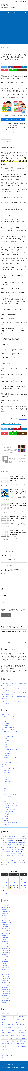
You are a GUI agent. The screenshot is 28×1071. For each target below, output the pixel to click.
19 (10, 885)
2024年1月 (6, 939)
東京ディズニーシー (10, 760)
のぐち (18, 847)
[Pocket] (4, 70)
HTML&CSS (9, 781)
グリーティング (6, 1022)
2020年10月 (6, 982)
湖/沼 (7, 744)
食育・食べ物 (8, 816)
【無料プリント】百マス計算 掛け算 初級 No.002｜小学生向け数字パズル (14, 702)
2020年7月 (6, 989)
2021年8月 (5, 967)
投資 (5, 818)
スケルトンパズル (11, 805)
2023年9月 (6, 948)
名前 (2, 589)
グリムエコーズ (9, 719)
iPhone (7, 783)
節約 (5, 790)
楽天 (6, 788)
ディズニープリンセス (7, 1024)
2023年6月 (6, 954)
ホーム (3, 47)
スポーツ (8, 738)
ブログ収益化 (8, 770)
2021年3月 (5, 972)
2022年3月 (5, 961)
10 (3, 882)
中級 (25, 1030)
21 (17, 885)
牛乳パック (22, 1041)
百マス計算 (9, 811)
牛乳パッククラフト (7, 1043)
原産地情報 (5, 1035)
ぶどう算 (9, 807)
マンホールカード (9, 734)
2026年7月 (6, 907)
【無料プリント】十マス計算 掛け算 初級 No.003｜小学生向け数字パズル (14, 693)
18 (6, 885)
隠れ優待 (23, 1046)
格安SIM (23, 1038)
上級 (20, 1030)
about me (3, 663)
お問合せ (3, 1057)
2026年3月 (5, 913)
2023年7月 (6, 952)
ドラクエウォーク (9, 727)
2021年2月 (5, 974)
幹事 (24, 1035)
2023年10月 (6, 946)
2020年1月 (6, 1002)
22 (21, 885)
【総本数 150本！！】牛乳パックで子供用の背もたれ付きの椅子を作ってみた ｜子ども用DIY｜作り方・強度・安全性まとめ (13, 838)
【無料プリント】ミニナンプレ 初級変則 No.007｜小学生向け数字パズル (18, 532)
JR (13, 1014)
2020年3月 (6, 998)
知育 (6, 801)
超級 (8, 1046)
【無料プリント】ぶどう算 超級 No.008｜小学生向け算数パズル (13, 697)
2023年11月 (6, 944)
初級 (3, 1032)
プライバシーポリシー (6, 1055)
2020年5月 (6, 993)
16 (25, 882)
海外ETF (9, 1041)
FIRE (3, 1014)
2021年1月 (5, 976)
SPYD (10, 1016)
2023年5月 (6, 957)
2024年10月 (6, 922)
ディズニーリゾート (10, 757)
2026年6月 (6, 909)
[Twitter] (4, 67)
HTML (8, 1014)
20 (14, 885)
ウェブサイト (4, 602)
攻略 (7, 725)
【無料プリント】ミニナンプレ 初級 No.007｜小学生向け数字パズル (18, 478)
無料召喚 (15, 1041)
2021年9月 (5, 965)
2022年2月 (5, 963)
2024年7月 (6, 926)
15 (21, 882)
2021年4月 (5, 969)
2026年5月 (6, 911)
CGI (6, 779)
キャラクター (9, 736)
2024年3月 (6, 935)
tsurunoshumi (23, 419)
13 (14, 882)
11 (6, 882)
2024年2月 (6, 937)
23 (25, 885)
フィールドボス (20, 1024)
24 (3, 888)
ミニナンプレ (10, 809)
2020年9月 (6, 985)
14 (17, 882)
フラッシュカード (6, 1027)
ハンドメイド (8, 796)
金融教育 (7, 814)
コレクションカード (8, 729)
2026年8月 (6, 905)
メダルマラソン (6, 1030)
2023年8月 (6, 950)
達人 (12, 1046)
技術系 (6, 777)
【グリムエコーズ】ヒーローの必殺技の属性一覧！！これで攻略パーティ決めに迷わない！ (13, 854)
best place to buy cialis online (11, 851)
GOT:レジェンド (9, 716)
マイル (6, 775)
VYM (3, 1019)
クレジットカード (9, 768)
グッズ (6, 755)
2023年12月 (6, 941)
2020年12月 (6, 978)
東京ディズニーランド (11, 762)
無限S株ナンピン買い (10, 822)
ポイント (7, 773)
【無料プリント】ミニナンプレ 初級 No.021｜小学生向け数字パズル (18, 519)
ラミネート (14, 1030)
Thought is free (22, 1067)
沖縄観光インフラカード (10, 749)
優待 (6, 820)
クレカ (24, 1019)
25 (7, 888)
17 (3, 885)
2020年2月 (6, 1000)
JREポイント (19, 1014)
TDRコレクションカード (10, 731)
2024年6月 (6, 928)
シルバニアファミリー (10, 794)
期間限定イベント (13, 1038)
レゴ (5, 798)
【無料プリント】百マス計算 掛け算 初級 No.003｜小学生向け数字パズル (14, 689)
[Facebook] (11, 67)
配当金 (6, 824)
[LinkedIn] (24, 67)
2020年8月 (6, 987)
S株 (15, 1016)
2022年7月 (5, 959)
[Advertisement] (14, 30)
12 (10, 882)
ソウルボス (19, 1022)
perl (6, 786)
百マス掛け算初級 (20, 1043)
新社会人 (4, 1038)
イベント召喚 (16, 1019)
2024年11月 (6, 920)
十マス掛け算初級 (20, 1032)
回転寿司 (12, 1035)
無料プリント (9, 803)
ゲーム (5, 714)
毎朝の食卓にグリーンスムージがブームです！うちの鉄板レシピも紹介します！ (18, 492)
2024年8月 (6, 924)
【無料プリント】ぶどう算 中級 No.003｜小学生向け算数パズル (18, 505)
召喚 (7, 723)
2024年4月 (6, 933)
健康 (4, 764)
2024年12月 (6, 918)
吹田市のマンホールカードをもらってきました (13, 849)
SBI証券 (4, 1016)
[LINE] (13, 70)
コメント (3, 573)
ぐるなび (9, 1019)
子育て (10, 47)
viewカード (22, 1016)
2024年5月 (6, 931)
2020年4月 (6, 995)
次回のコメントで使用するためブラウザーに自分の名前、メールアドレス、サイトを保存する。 (14, 609)
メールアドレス (5, 595)
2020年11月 (6, 980)
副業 (4, 766)
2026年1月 (5, 915)
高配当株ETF (5, 1049)
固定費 (18, 1035)
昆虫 (7, 740)
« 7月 (6, 893)
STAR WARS (7, 753)
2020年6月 (6, 991)
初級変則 (10, 1032)
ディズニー (6, 751)
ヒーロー (8, 721)
